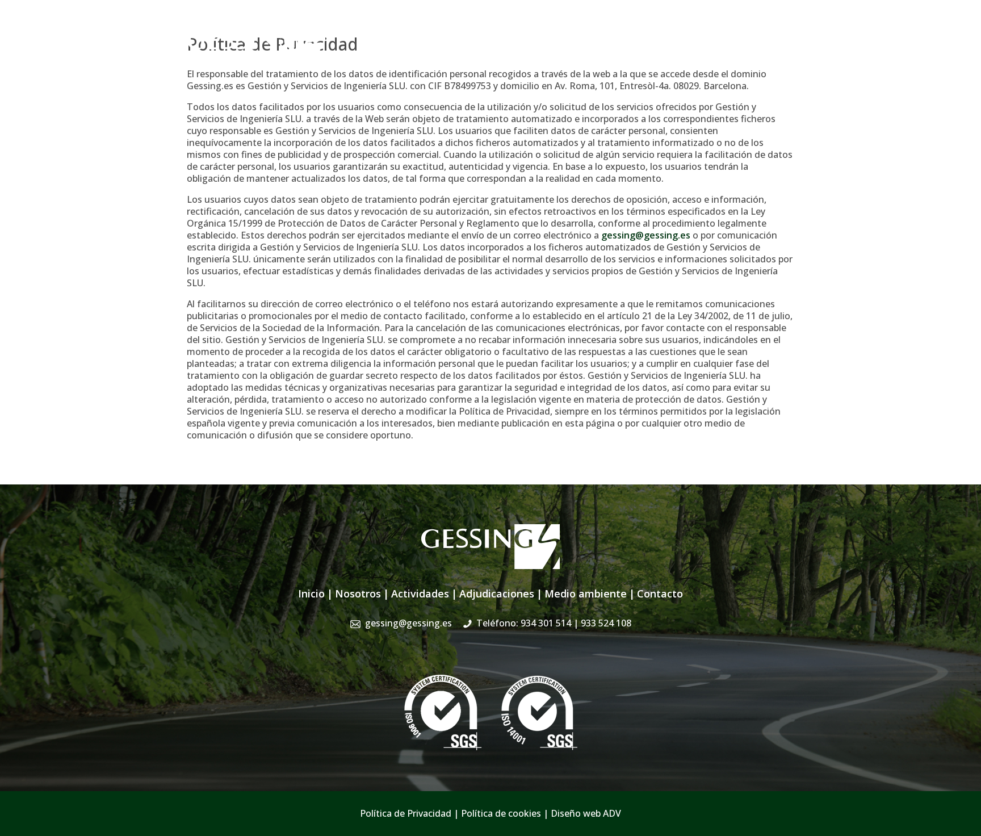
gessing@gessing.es (616, 31)
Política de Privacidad (405, 813)
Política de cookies (501, 813)
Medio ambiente (585, 593)
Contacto (774, 55)
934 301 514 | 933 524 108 (739, 31)
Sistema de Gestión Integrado (679, 55)
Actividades (504, 55)
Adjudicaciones (571, 55)
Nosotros (448, 55)
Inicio (406, 55)
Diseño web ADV (586, 813)
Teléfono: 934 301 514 (553, 623)
